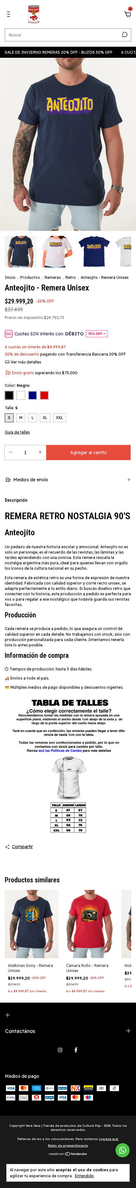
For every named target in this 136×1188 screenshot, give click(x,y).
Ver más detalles (25, 362)
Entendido (84, 1175)
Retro (70, 277)
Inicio (10, 277)
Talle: (11, 407)
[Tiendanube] (68, 1154)
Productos (30, 277)
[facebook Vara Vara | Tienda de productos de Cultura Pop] (75, 1050)
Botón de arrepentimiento (68, 1145)
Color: (17, 385)
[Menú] (10, 15)
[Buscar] (124, 35)
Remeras (53, 277)
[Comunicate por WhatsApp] (122, 1150)
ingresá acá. (109, 1139)
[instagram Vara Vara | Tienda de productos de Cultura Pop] (60, 1050)
